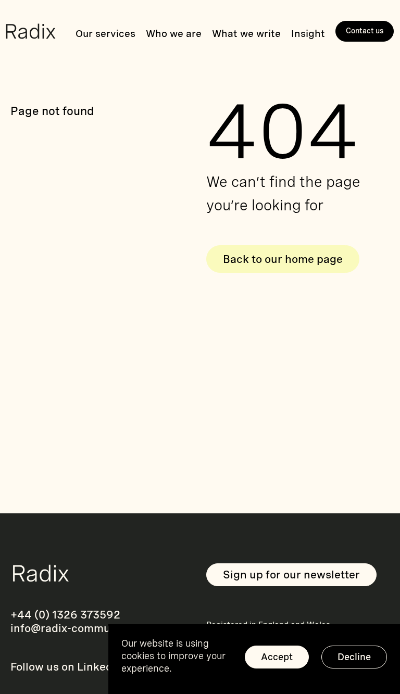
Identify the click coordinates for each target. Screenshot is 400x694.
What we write (246, 34)
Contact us (365, 31)
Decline (354, 656)
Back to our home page (283, 259)
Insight (308, 34)
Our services (105, 34)
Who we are (174, 34)
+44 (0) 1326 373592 (65, 614)
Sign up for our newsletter (291, 574)
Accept (277, 656)
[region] (254, 659)
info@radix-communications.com (97, 628)
